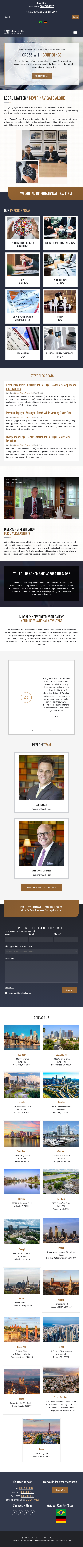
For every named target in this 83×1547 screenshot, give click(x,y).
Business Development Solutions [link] (51, 1540)
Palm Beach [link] (22, 1151)
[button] (75, 32)
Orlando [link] (21, 1199)
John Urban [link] (41, 804)
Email (32, 934)
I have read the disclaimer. (20, 993)
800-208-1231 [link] (27, 1496)
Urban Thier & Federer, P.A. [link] (24, 393)
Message (9, 958)
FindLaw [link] (68, 1540)
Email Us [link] (41, 3)
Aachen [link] (22, 1298)
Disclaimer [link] (15, 1540)
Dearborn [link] (61, 1199)
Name (8, 934)
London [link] (61, 1248)
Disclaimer (9, 987)
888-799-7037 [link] (47, 6)
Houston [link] (61, 1102)
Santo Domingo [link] (61, 1397)
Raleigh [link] (21, 1249)
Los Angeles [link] (61, 1054)
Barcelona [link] (21, 1347)
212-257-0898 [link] (50, 12)
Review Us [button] (60, 1490)
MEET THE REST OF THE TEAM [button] (41, 887)
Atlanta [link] (21, 1102)
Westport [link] (61, 1151)
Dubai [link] (61, 1347)
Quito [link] (21, 1399)
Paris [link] (41, 1449)
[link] (40, 22)
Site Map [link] (24, 1540)
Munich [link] (61, 1299)
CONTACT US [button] (41, 76)
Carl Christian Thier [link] (41, 870)
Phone (57, 934)
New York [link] (22, 1054)
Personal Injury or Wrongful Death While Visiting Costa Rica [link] (38, 413)
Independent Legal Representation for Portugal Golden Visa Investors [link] (38, 439)
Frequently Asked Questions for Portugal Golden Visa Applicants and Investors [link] (41, 387)
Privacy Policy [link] (33, 1540)
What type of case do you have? (19, 946)
